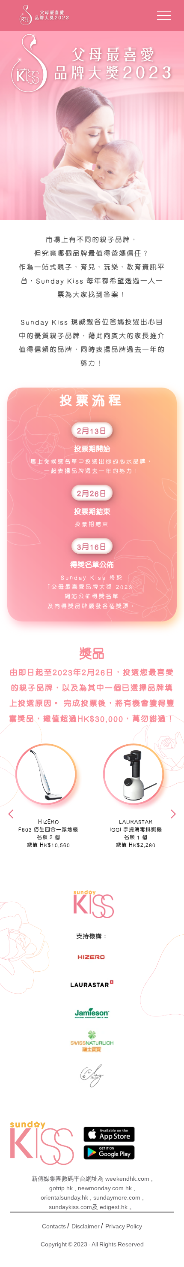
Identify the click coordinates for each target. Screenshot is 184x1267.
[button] (10, 814)
